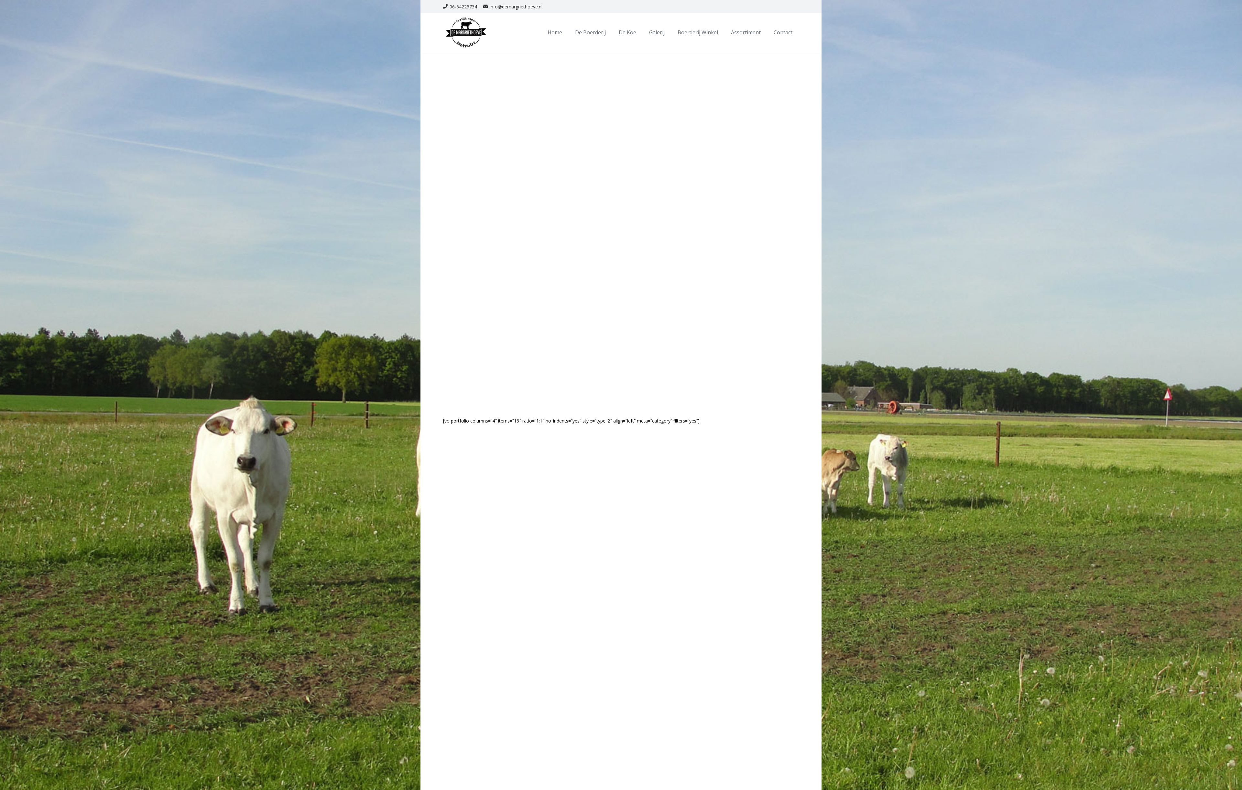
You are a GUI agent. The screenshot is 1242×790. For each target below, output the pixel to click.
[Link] (466, 32)
